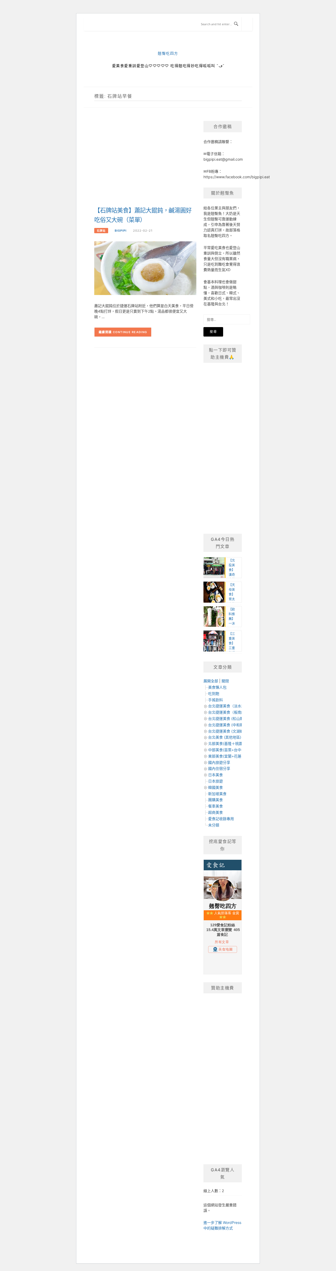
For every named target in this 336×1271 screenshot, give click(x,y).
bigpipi (121, 230)
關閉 (225, 681)
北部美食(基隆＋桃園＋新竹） (232, 743)
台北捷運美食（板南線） (228, 712)
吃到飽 (213, 693)
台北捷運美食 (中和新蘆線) (230, 725)
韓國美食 (215, 787)
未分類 (213, 825)
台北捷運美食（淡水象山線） (232, 706)
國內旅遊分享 (219, 762)
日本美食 (215, 774)
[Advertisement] (145, 163)
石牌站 (101, 230)
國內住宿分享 (219, 768)
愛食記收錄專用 (221, 818)
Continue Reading (130, 332)
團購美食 (215, 799)
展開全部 (210, 681)
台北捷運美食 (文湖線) (226, 731)
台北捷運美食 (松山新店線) (230, 718)
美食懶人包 (217, 687)
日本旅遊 (215, 781)
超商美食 (215, 812)
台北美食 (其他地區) (224, 737)
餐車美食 (215, 806)
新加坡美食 (217, 793)
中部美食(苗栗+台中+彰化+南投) (235, 750)
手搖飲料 (215, 700)
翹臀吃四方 (168, 53)
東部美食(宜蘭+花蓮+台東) (230, 756)
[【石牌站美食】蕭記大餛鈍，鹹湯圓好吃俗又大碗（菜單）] (145, 268)
